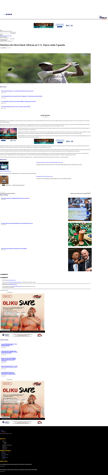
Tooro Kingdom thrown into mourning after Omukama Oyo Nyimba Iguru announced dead (21, 96)
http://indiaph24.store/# (17, 286)
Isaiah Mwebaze (3, 47)
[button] (53, 20)
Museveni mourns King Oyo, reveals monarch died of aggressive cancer (17, 91)
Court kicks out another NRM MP (7, 193)
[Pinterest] (80, 50)
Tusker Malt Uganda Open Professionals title (18, 185)
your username (13, 32)
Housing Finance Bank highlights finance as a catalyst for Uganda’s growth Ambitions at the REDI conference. (8, 359)
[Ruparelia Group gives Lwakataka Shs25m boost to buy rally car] (80, 209)
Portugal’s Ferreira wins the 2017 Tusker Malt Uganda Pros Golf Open (49, 162)
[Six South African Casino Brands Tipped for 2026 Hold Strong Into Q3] (80, 234)
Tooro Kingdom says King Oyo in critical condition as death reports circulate (18, 101)
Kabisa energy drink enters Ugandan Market (80, 193)
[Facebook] (6, 14)
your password (13, 33)
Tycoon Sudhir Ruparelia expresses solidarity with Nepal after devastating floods (9, 344)
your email (12, 38)
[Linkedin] (9, 14)
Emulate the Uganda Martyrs (5, 171)
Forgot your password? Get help (5, 35)
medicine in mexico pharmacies (15, 282)
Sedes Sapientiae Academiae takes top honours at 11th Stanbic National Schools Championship (9, 352)
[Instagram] (8, 14)
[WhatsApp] (84, 50)
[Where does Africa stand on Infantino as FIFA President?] (80, 259)
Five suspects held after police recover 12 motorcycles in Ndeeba (15, 106)
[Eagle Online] (103, 17)
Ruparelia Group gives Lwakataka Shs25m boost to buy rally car (15, 198)
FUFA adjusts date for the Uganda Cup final (44, 176)
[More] (89, 50)
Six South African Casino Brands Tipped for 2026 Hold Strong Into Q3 (17, 223)
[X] (11, 14)
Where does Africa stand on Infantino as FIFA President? (14, 248)
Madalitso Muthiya (8, 185)
